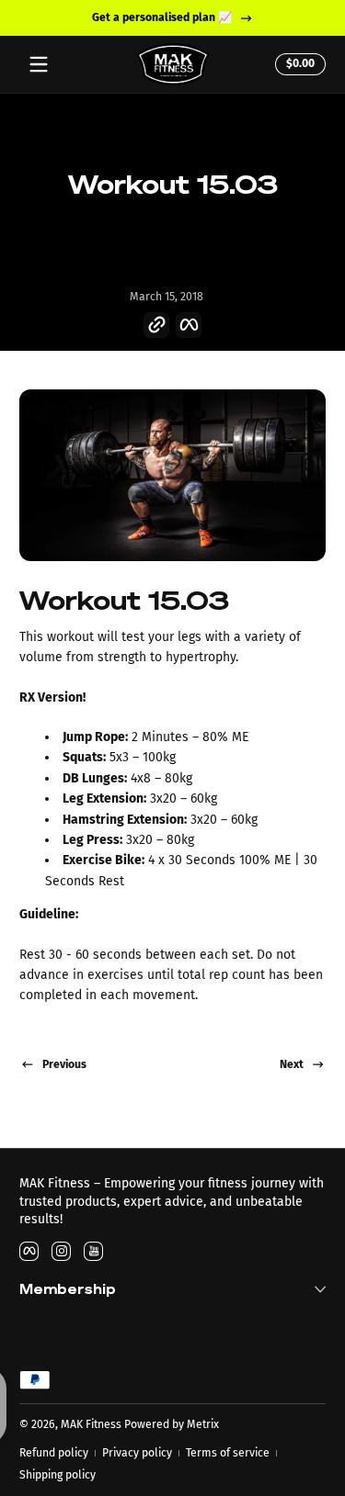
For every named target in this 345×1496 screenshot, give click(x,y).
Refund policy (53, 1452)
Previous (64, 1064)
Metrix (203, 1424)
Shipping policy (57, 1474)
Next (292, 1064)
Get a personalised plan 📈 (161, 17)
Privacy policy (137, 1452)
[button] (298, 64)
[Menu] (38, 64)
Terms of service (228, 1452)
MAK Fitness (91, 1424)
